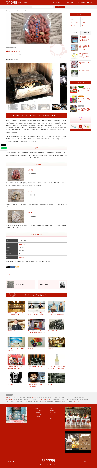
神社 (14, 399)
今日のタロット (26, 399)
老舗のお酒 (28, 397)
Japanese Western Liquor (79, 397)
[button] (7, 83)
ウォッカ (64, 397)
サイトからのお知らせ (39, 410)
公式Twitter (21, 257)
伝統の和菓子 (16, 397)
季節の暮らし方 (73, 399)
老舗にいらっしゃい (56, 399)
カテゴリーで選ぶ (56, 2)
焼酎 (46, 397)
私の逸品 (86, 399)
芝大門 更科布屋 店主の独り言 (31, 401)
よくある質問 (37, 412)
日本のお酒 (84, 19)
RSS (13, 461)
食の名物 (10, 397)
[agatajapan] (48, 460)
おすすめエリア (70, 401)
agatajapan (50, 464)
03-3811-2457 (22, 244)
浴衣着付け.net (56, 464)
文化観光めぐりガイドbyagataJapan (46, 401)
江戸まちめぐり (80, 399)
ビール (42, 397)
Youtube (11, 461)
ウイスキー (50, 397)
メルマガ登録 (37, 416)
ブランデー (56, 397)
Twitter (6, 461)
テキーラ (71, 397)
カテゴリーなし (77, 401)
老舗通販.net (44, 464)
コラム (83, 25)
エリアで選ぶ (66, 2)
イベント (84, 22)
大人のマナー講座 (65, 399)
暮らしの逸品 (8, 47)
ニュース (73, 25)
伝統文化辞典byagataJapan (59, 401)
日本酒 (38, 397)
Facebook (8, 461)
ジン (60, 397)
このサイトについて (38, 414)
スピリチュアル (74, 22)
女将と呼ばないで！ (20, 401)
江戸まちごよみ (75, 2)
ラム (68, 397)
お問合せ (83, 2)
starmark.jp (39, 464)
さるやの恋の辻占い (34, 399)
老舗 (14, 47)
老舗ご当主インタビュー (10, 401)
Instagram (10, 461)
